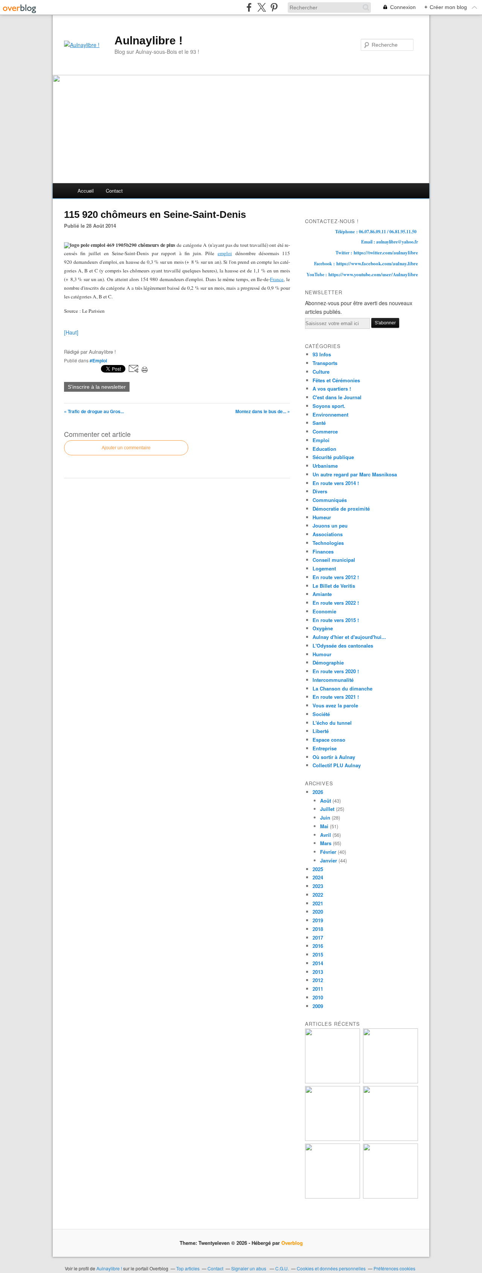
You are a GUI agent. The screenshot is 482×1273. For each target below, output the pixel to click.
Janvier (328, 860)
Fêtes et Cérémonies (336, 380)
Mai (324, 826)
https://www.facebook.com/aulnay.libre (377, 263)
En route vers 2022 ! (336, 602)
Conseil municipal (334, 559)
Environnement (330, 414)
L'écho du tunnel (332, 722)
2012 (318, 980)
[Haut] (71, 332)
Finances (323, 551)
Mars (325, 843)
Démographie (328, 662)
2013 (318, 971)
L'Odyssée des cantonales (343, 645)
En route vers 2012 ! (336, 577)
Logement (324, 568)
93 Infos (322, 354)
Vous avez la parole (335, 705)
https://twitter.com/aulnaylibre (386, 252)
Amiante (322, 594)
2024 (318, 877)
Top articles (188, 1268)
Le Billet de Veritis (334, 585)
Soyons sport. (329, 405)
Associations (328, 534)
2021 (318, 903)
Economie (324, 611)
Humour (322, 654)
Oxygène (323, 628)
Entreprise (325, 748)
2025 (318, 869)
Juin (325, 817)
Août (325, 800)
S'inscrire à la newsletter (97, 387)
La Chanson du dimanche (342, 688)
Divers (320, 491)
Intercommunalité (333, 679)
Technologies (328, 542)
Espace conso (329, 739)
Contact (114, 190)
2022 (318, 894)
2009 (318, 1006)
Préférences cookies (394, 1268)
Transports (325, 363)
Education (324, 448)
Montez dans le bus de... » (262, 411)
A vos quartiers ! (332, 388)
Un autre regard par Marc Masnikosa (355, 474)
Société (321, 714)
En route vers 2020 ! (336, 671)
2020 (318, 911)
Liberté (321, 731)
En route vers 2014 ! (336, 483)
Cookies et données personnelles (331, 1268)
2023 (318, 886)
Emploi (321, 440)
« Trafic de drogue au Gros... (94, 411)
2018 (318, 928)
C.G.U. (282, 1268)
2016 (318, 945)
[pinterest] (274, 7)
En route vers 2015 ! (336, 620)
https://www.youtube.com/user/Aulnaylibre (373, 274)
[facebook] (249, 7)
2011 (318, 988)
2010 (318, 997)
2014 (318, 963)
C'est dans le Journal (337, 397)
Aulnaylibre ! (148, 40)
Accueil (86, 190)
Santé (319, 422)
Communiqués (330, 499)
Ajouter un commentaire (126, 447)
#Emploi (98, 360)
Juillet (327, 808)
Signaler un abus (249, 1268)
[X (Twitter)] (261, 7)
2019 (318, 920)
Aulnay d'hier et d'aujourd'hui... (349, 636)
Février (328, 851)
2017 (318, 937)
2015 (318, 954)
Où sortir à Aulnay (334, 756)
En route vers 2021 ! (336, 696)
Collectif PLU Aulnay (337, 765)
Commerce (325, 431)
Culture (321, 371)
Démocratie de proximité (341, 508)
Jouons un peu (330, 525)
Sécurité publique (333, 457)
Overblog (292, 1242)
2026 (318, 791)
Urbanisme (325, 465)
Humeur (322, 517)
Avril (325, 834)
